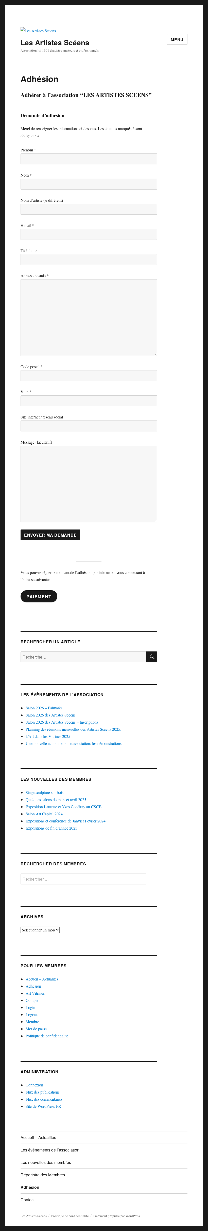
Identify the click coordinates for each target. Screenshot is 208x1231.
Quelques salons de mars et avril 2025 (56, 799)
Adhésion (33, 986)
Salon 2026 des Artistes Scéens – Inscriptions (62, 722)
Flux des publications (43, 1092)
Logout (31, 1014)
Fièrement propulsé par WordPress (116, 1215)
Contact (27, 1200)
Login (30, 1007)
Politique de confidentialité (47, 1035)
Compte (32, 1000)
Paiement (38, 596)
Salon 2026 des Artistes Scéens (51, 715)
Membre (32, 1021)
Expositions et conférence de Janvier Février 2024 (66, 820)
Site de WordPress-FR (43, 1106)
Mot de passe (36, 1028)
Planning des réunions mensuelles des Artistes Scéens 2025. (73, 729)
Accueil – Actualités (42, 978)
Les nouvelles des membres (56, 779)
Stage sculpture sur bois (44, 792)
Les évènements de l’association (50, 1150)
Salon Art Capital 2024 (44, 813)
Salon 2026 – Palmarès (44, 707)
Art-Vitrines (35, 993)
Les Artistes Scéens (55, 42)
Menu (177, 39)
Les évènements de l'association (62, 694)
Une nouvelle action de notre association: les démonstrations (74, 743)
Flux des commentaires (44, 1099)
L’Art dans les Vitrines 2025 (48, 736)
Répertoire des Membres (43, 1175)
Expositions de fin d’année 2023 (51, 828)
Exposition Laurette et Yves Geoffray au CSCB (64, 806)
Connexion (34, 1084)
